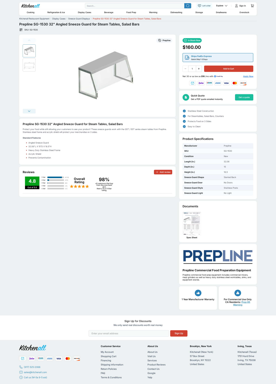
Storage (199, 12)
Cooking (30, 12)
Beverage (108, 12)
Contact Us (153, 368)
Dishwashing (176, 12)
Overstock (244, 12)
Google (151, 373)
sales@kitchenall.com (35, 372)
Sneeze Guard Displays (79, 18)
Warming (153, 12)
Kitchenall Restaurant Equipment (34, 18)
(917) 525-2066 (32, 367)
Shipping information (112, 364)
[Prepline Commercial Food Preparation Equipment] (218, 256)
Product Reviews (156, 364)
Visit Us (151, 356)
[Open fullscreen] (107, 76)
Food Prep (131, 12)
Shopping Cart (108, 356)
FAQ (103, 373)
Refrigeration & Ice (56, 12)
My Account (107, 352)
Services (152, 360)
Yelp (149, 377)
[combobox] (138, 5)
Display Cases (84, 12)
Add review (165, 172)
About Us (152, 352)
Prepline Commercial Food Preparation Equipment (217, 270)
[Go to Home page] (30, 6)
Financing (106, 360)
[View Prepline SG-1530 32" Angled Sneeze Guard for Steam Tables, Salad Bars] (29, 50)
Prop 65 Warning (241, 303)
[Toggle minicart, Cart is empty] (252, 5)
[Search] (187, 5)
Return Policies (109, 368)
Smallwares (221, 12)
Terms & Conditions (111, 377)
